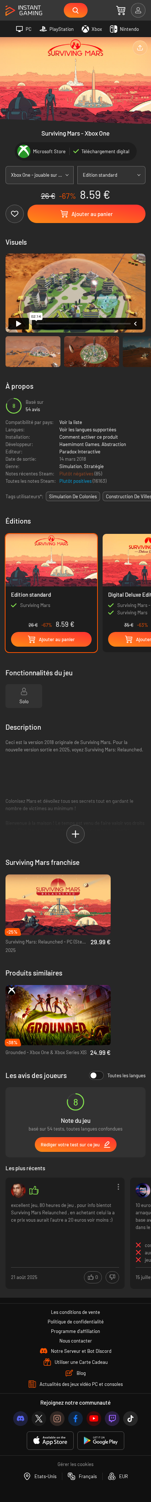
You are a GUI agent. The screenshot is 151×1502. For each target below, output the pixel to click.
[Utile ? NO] (112, 1277)
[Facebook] (75, 1418)
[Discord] (20, 1418)
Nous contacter (75, 1341)
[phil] (18, 1190)
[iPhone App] (50, 1440)
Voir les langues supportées (87, 429)
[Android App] (100, 1440)
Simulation (70, 466)
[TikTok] (130, 1418)
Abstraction (114, 444)
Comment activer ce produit (88, 437)
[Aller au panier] (120, 10)
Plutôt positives (76, 481)
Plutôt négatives (77, 474)
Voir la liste (70, 422)
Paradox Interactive (79, 451)
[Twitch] (112, 1418)
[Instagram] (57, 1418)
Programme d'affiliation (75, 1331)
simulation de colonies (73, 496)
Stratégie (94, 466)
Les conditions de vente (75, 1312)
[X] (39, 1418)
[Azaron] (143, 1190)
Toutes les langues (126, 1075)
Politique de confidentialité (76, 1322)
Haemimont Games (79, 444)
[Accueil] (23, 11)
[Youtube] (93, 1418)
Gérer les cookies (75, 1464)
